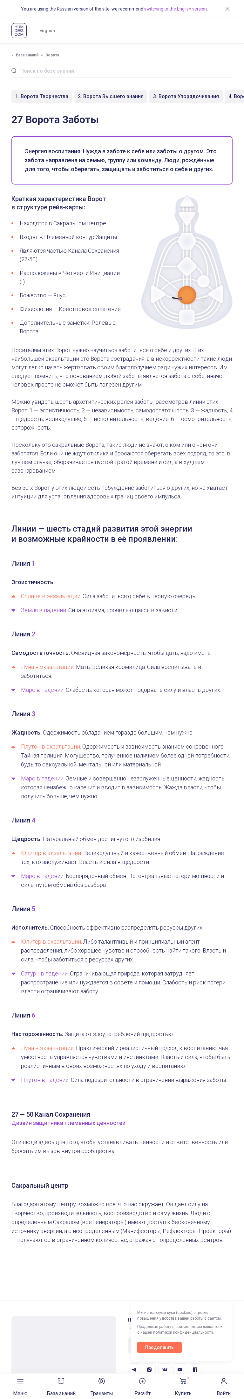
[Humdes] (19, 30)
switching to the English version (175, 8)
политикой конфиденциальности (183, 1332)
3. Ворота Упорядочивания (186, 96)
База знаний (27, 55)
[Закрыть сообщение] (227, 9)
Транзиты (102, 1393)
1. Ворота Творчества (41, 96)
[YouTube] (179, 1369)
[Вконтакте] (164, 1369)
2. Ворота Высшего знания (111, 96)
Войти (224, 1393)
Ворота (52, 55)
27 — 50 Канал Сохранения (50, 1114)
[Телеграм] (134, 1369)
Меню (20, 1393)
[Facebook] (195, 1369)
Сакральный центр (39, 1185)
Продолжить (159, 1347)
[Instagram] (149, 1369)
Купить (183, 1393)
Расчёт (142, 1393)
